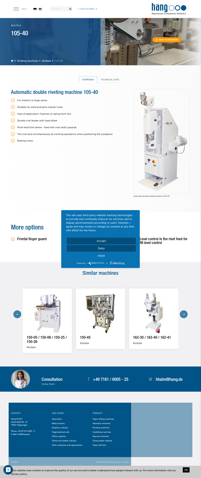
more (101, 255)
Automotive (57, 419)
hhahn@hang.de (169, 379)
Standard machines (101, 423)
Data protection (105, 462)
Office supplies (59, 436)
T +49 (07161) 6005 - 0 (87, 9)
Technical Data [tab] (110, 79)
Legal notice (122, 462)
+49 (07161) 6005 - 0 (26, 431)
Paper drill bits (99, 445)
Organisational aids (60, 432)
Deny (101, 248)
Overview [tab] (88, 79)
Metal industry (58, 423)
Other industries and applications (67, 445)
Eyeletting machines (102, 432)
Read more (39, 345)
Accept (101, 240)
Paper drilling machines (103, 419)
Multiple (46, 60)
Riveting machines (27, 60)
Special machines (101, 436)
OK (186, 469)
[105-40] (35, 9)
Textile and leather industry (64, 440)
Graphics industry (60, 427)
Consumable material (102, 440)
